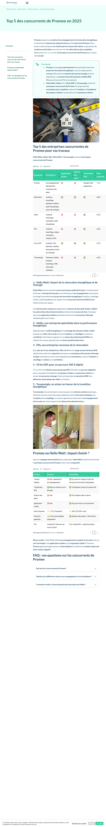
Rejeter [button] (91, 823)
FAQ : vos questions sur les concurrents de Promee (17, 77)
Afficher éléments (41, 166)
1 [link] (94, 275)
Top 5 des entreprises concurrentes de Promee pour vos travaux (16, 59)
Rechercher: (74, 166)
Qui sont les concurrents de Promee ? (51, 568)
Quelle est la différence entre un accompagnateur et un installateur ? (64, 576)
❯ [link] (97, 275)
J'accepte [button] (99, 823)
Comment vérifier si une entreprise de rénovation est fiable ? (61, 584)
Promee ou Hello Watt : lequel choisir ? (15, 69)
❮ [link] (90, 275)
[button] (27, 2)
